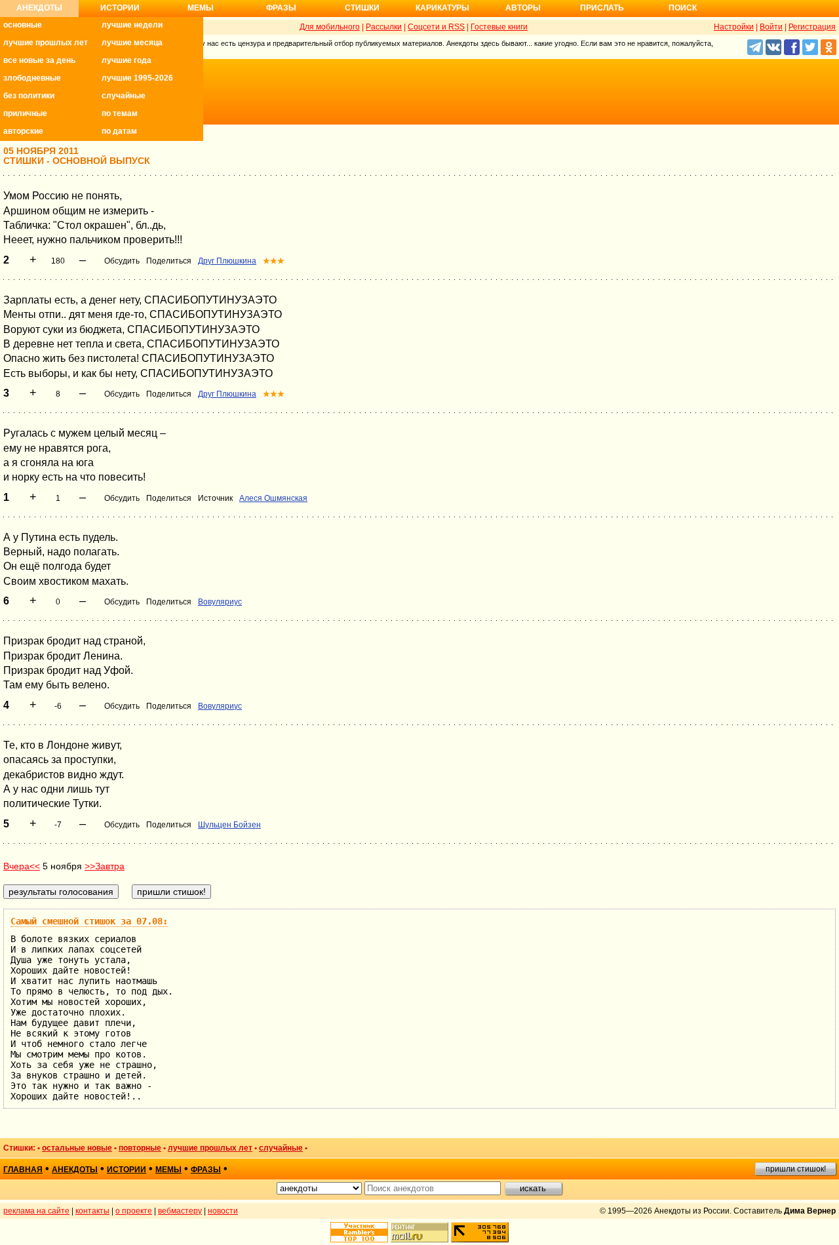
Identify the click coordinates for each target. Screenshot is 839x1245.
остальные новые (77, 1148)
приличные (25, 113)
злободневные (32, 78)
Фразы (281, 7)
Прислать (602, 7)
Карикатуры (442, 7)
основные (22, 25)
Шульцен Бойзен (229, 824)
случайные (124, 95)
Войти (771, 26)
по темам (120, 113)
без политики (28, 95)
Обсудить (122, 261)
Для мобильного (330, 26)
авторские (23, 131)
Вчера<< (21, 866)
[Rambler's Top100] (359, 1232)
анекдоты (75, 1169)
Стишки (362, 7)
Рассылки (384, 26)
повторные (140, 1148)
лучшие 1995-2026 (137, 78)
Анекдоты (39, 7)
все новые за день (39, 60)
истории (126, 1169)
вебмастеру (180, 1210)
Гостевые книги (499, 26)
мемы (168, 1169)
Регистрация (812, 26)
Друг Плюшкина (227, 261)
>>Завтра (105, 866)
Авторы (523, 7)
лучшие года (126, 60)
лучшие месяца (132, 42)
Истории (120, 7)
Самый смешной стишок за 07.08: (89, 921)
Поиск (683, 7)
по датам (119, 131)
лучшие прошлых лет (45, 42)
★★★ (273, 261)
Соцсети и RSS (436, 26)
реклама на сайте (36, 1210)
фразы (206, 1169)
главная (23, 1169)
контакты (92, 1210)
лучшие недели (132, 25)
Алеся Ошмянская (273, 498)
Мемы (200, 7)
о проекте (133, 1210)
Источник (215, 498)
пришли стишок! (796, 1169)
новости (223, 1210)
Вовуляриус (220, 601)
